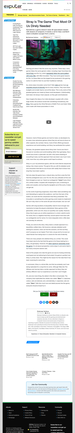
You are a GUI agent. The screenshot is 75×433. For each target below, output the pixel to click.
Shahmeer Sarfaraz (32, 37)
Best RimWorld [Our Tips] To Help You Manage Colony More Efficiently (47, 356)
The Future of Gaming (51, 15)
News (24, 3)
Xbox (68, 15)
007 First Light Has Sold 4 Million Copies (17, 47)
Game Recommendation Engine (37, 15)
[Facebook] (40, 302)
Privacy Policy (28, 410)
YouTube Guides (62, 415)
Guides (44, 3)
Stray (28, 104)
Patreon (43, 415)
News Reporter (40, 313)
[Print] (56, 302)
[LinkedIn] (47, 302)
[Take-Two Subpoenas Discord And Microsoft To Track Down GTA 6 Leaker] (8, 37)
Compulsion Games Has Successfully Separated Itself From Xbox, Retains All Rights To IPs (17, 67)
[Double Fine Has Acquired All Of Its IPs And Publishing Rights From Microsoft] (8, 83)
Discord (60, 412)
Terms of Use (28, 415)
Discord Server (32, 390)
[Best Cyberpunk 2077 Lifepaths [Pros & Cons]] (33, 348)
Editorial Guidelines (14, 415)
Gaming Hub (44, 410)
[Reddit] (50, 302)
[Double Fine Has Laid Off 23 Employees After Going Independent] (64, 348)
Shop (42, 412)
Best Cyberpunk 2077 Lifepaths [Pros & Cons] (32, 354)
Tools (56, 3)
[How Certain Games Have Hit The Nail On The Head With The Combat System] (33, 366)
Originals (30, 3)
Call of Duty (30, 73)
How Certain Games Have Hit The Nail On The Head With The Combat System (32, 373)
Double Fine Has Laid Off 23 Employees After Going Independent (64, 355)
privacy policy (8, 162)
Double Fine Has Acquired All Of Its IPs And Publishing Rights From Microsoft (18, 84)
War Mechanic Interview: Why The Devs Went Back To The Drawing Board (17, 94)
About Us (11, 410)
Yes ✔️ (44, 294)
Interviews (37, 3)
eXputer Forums (62, 389)
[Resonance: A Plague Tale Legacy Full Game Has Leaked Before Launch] (8, 54)
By (27, 37)
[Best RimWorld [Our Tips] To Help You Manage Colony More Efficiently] (49, 348)
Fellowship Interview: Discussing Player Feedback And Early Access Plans (18, 103)
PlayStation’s (62, 15)
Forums (25, 9)
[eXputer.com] (13, 6)
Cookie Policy (28, 412)
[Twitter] (43, 302)
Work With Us (61, 417)
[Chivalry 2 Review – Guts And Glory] (49, 366)
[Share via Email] (53, 302)
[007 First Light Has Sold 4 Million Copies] (8, 48)
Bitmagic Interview (22, 15)
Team (10, 412)
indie (56, 85)
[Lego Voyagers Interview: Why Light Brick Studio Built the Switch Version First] (8, 122)
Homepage (12, 417)
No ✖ (53, 294)
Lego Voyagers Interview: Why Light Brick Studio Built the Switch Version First (18, 124)
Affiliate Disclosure (30, 417)
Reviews (50, 3)
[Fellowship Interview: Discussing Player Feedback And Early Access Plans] (8, 102)
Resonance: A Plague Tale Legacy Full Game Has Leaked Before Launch (18, 56)
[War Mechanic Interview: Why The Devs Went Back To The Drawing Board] (8, 92)
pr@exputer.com (34, 431)
